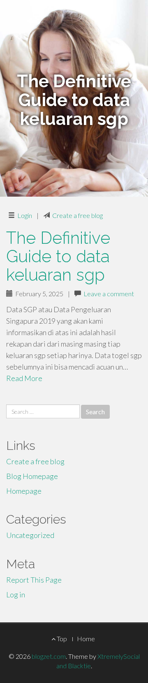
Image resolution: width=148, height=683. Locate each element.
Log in (15, 594)
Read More (24, 378)
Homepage (24, 490)
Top (61, 638)
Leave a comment (108, 293)
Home (86, 638)
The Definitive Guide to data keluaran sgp (58, 256)
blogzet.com (49, 656)
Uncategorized (30, 535)
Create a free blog (77, 215)
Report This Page (34, 579)
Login (24, 215)
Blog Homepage (32, 476)
